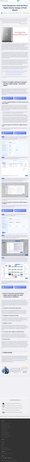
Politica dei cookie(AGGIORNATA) (6, 449)
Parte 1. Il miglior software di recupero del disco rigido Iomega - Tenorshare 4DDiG (15, 71)
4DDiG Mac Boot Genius (5, 434)
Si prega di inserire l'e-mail (7, 453)
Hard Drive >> (6, 416)
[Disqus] (15, 387)
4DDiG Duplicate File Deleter (6, 426)
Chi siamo (3, 441)
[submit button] (11, 453)
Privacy (3, 446)
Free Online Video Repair (5, 437)
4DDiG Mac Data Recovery (5, 424)
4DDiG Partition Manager (5, 432)
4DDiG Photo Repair (4, 429)
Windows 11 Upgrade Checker (6, 435)
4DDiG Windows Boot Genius (6, 427)
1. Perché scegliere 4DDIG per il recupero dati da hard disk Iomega (14, 72)
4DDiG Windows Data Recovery (6, 423)
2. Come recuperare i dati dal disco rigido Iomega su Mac (13, 73)
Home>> (2, 416)
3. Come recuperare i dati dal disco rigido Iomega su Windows (14, 74)
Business (3, 444)
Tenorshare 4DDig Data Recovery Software (16, 91)
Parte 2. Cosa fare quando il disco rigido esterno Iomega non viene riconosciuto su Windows (14, 77)
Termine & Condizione (5, 447)
